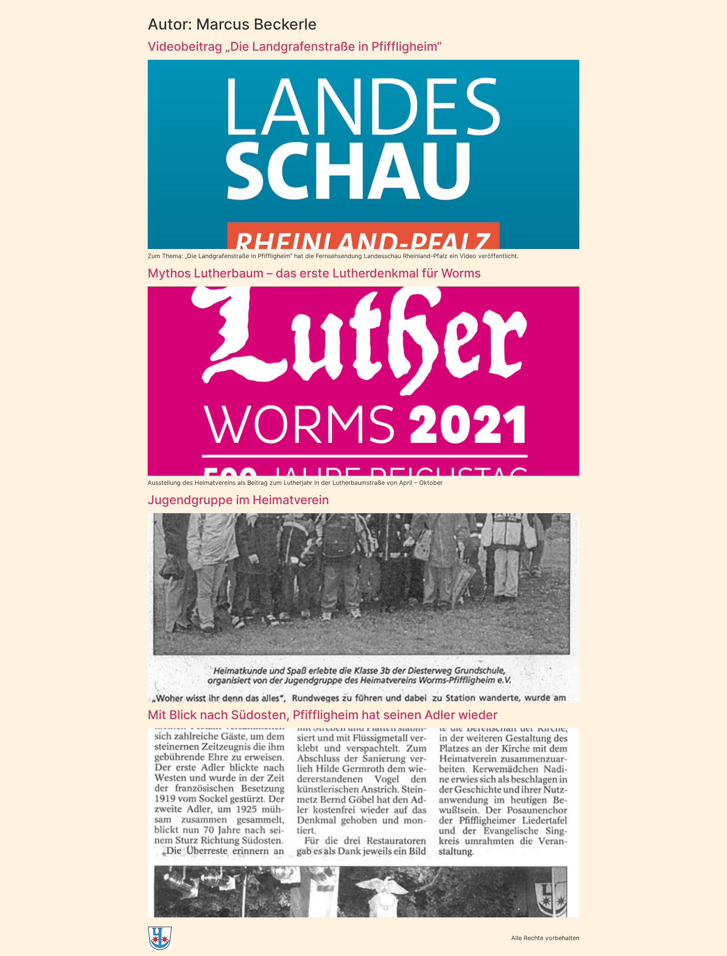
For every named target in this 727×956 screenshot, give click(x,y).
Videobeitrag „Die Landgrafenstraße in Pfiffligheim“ (295, 46)
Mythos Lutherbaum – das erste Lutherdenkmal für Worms (314, 273)
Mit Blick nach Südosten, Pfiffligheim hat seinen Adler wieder (323, 714)
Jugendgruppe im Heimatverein (238, 499)
